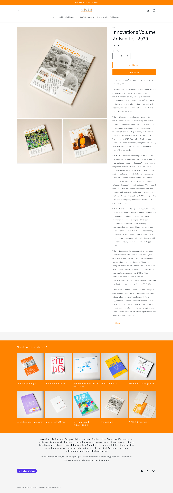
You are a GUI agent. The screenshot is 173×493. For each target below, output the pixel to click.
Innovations (107, 421)
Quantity (115, 51)
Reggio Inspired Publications (81, 423)
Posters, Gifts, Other (55, 421)
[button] (19, 10)
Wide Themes (108, 383)
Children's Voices (53, 383)
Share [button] (117, 323)
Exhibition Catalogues (140, 383)
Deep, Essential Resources (30, 421)
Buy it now (134, 72)
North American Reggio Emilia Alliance (35, 487)
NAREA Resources (138, 421)
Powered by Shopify (54, 487)
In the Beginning (25, 383)
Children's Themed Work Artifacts (85, 385)
